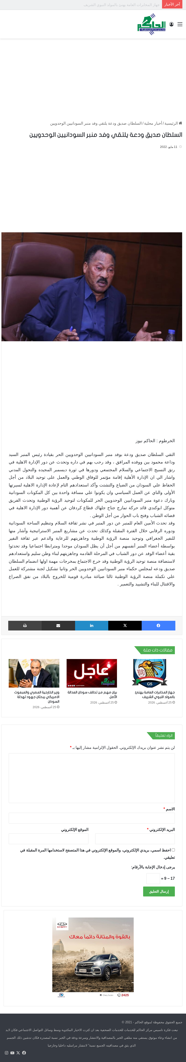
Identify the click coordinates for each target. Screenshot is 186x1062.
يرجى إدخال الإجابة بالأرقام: (153, 867)
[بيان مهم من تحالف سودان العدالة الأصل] (92, 673)
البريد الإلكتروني (161, 829)
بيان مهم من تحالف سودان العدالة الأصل (129, 5)
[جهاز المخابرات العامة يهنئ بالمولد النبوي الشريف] (149, 673)
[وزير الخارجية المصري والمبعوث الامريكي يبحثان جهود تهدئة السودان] (34, 673)
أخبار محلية (153, 123)
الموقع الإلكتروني (74, 829)
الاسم (169, 809)
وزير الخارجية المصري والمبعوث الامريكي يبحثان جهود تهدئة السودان (36, 696)
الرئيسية (171, 123)
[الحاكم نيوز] (151, 24)
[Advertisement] (93, 77)
